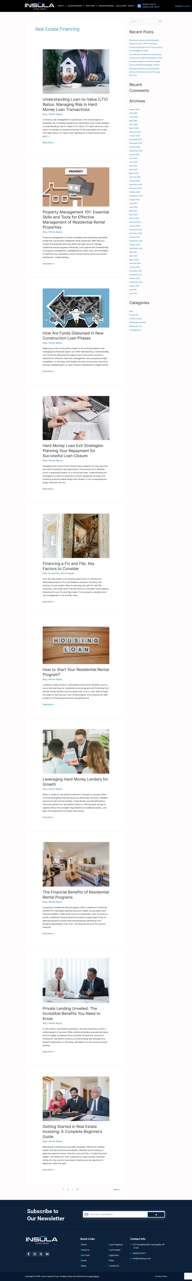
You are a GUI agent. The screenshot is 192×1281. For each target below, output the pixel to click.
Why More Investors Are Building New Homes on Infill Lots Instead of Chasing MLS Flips (144, 72)
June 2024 (133, 207)
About (61, 6)
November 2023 (135, 233)
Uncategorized (135, 330)
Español (186, 6)
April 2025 (133, 169)
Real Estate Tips (135, 326)
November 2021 (135, 275)
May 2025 (133, 166)
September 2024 (136, 196)
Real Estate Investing (137, 322)
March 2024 (134, 218)
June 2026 (133, 117)
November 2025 (135, 143)
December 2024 (135, 184)
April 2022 (133, 256)
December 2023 (135, 230)
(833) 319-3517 (151, 7)
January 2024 (134, 226)
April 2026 (133, 124)
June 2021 (133, 293)
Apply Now (90, 6)
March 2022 (134, 260)
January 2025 (134, 181)
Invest (131, 6)
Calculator (121, 6)
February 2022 (135, 263)
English (178, 6)
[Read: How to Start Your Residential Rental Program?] (76, 645)
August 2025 (134, 154)
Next (117, 1189)
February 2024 (135, 222)
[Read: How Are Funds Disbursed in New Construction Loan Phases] (76, 308)
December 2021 (135, 271)
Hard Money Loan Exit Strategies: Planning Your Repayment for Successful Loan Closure (73, 450)
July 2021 (133, 290)
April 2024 (133, 215)
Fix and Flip (53, 573)
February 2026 (135, 132)
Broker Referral (106, 6)
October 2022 (134, 245)
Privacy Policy (161, 1276)
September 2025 (136, 151)
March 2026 (134, 128)
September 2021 (135, 282)
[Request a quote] (139, 6)
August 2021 (134, 286)
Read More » (49, 142)
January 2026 (134, 136)
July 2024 (133, 203)
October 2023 (134, 237)
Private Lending (135, 319)
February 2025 (135, 177)
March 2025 (134, 173)
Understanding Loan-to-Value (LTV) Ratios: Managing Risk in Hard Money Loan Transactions (75, 104)
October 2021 (134, 278)
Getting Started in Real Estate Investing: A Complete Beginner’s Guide (72, 1131)
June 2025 (133, 162)
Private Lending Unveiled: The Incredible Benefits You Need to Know (71, 1013)
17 (77, 1189)
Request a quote (149, 4)
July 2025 (133, 158)
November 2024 (135, 188)
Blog (45, 114)
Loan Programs (75, 6)
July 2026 (133, 113)
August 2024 (134, 199)
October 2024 (134, 192)
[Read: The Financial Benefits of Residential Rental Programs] (76, 864)
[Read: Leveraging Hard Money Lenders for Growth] (76, 751)
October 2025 (134, 147)
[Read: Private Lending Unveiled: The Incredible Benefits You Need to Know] (76, 980)
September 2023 (136, 241)
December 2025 (135, 139)
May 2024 (133, 211)
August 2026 (134, 109)
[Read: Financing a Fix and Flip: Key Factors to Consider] (76, 536)
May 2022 (133, 252)
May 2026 (133, 121)
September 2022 (136, 248)
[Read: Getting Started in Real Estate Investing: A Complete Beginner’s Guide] (76, 1098)
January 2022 (134, 267)
